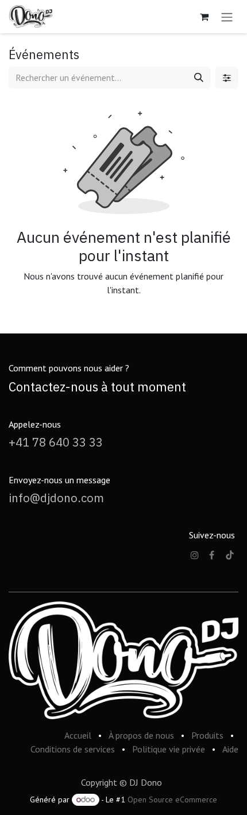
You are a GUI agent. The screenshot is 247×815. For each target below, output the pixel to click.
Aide (230, 749)
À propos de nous (141, 735)
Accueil (77, 735)
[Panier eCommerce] (203, 16)
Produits (207, 735)
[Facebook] (212, 555)
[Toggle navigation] (226, 17)
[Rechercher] (199, 77)
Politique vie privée (168, 749)
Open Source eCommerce (172, 799)
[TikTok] (230, 555)
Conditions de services (72, 749)
